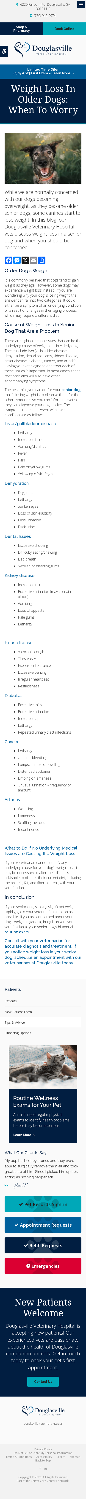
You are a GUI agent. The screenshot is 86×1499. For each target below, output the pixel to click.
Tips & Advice (15, 1022)
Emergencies (45, 1266)
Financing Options (18, 1033)
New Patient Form (18, 1012)
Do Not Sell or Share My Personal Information (43, 1453)
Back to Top (43, 1460)
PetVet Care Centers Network (50, 1481)
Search (61, 1457)
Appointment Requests (46, 1225)
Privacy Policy (43, 1449)
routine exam (17, 931)
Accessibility (44, 1457)
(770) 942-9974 (45, 15)
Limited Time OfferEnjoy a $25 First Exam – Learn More (41, 71)
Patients (11, 1001)
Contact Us (43, 1382)
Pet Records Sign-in (45, 1204)
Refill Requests (45, 1245)
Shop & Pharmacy (21, 28)
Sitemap (75, 1457)
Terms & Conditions (19, 1457)
